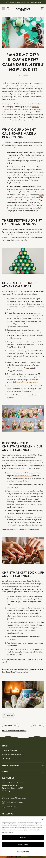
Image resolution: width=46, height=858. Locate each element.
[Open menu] (3, 8)
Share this (9, 715)
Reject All (23, 837)
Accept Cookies (23, 844)
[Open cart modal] (42, 8)
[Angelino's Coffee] (23, 8)
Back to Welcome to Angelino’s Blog (14, 730)
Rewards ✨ (6, 758)
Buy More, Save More (9, 750)
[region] (23, 836)
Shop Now (38, 2)
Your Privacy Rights (23, 851)
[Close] (42, 819)
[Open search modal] (8, 8)
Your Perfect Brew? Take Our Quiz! (14, 754)
